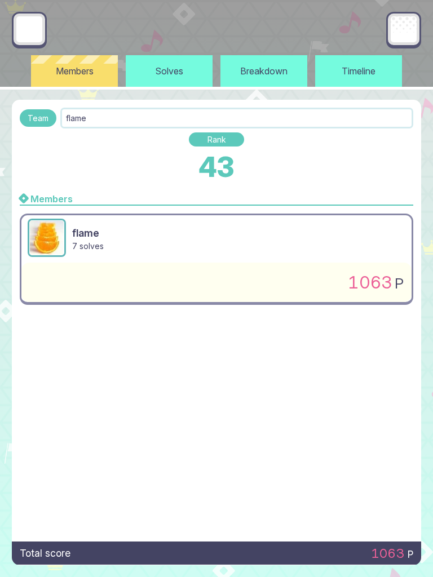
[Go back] (29, 29)
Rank (216, 139)
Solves (169, 71)
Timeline (358, 71)
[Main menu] (403, 29)
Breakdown (264, 71)
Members (75, 71)
